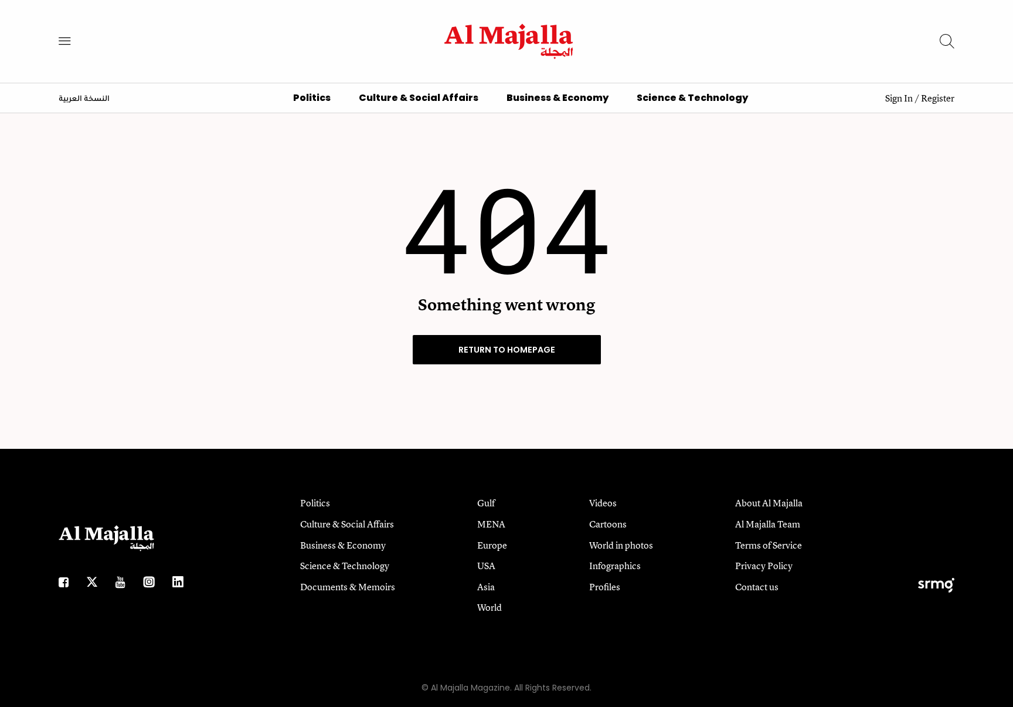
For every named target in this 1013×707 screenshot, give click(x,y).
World (489, 607)
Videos (603, 502)
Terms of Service (768, 545)
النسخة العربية (84, 99)
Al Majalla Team (767, 523)
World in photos (621, 545)
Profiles (604, 586)
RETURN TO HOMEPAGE (506, 350)
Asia (486, 586)
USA (486, 565)
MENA (491, 523)
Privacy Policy (764, 565)
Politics (312, 97)
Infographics (615, 565)
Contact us (757, 586)
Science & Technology (692, 97)
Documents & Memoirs (347, 586)
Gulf (486, 502)
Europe (492, 545)
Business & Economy (557, 97)
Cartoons (608, 523)
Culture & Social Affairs (418, 97)
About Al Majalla (769, 502)
